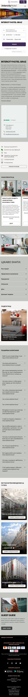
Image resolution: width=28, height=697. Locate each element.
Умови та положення (14, 694)
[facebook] (7, 663)
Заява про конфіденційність (14, 687)
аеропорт (19, 72)
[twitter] (16, 663)
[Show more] (2, 236)
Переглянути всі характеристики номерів (11, 217)
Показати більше (14, 166)
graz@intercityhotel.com (12, 134)
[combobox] (14, 30)
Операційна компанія (14, 691)
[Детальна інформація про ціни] (13, 548)
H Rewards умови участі (14, 690)
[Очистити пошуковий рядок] (24, 30)
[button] (11, 203)
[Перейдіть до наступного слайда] (24, 325)
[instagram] (11, 663)
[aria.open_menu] (25, 6)
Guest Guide (7, 628)
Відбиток (14, 688)
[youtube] (20, 663)
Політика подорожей (14, 693)
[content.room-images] (4, 183)
